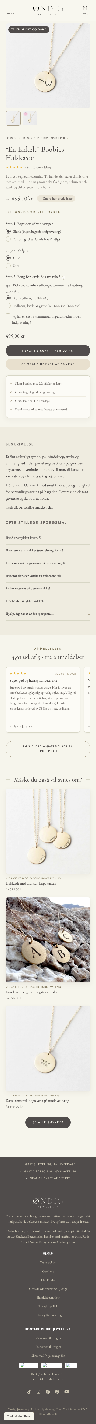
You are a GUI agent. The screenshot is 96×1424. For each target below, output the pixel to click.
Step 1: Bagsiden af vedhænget (29, 223)
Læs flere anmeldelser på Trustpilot (48, 748)
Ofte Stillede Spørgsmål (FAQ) (48, 1289)
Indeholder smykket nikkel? (25, 601)
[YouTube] (66, 1392)
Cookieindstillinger (19, 1416)
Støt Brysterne (54, 138)
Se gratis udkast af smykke (48, 364)
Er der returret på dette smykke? (28, 588)
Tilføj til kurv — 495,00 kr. (48, 351)
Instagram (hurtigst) (48, 1347)
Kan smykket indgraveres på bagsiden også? (35, 563)
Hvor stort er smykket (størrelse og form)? (35, 550)
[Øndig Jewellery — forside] (48, 10)
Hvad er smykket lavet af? (23, 537)
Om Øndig (48, 1280)
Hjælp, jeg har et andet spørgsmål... (30, 613)
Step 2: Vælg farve (20, 250)
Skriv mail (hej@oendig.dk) (48, 1355)
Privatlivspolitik (48, 1306)
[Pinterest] (57, 1392)
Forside (11, 138)
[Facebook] (48, 1392)
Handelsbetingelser (48, 1297)
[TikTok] (29, 1392)
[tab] (13, 118)
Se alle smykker (48, 1122)
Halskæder (30, 138)
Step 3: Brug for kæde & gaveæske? (35, 276)
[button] (48, 65)
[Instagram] (38, 1392)
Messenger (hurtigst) (48, 1338)
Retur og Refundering (48, 1315)
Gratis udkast (48, 1262)
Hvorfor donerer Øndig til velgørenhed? (33, 575)
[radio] (48, 231)
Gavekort (48, 1271)
